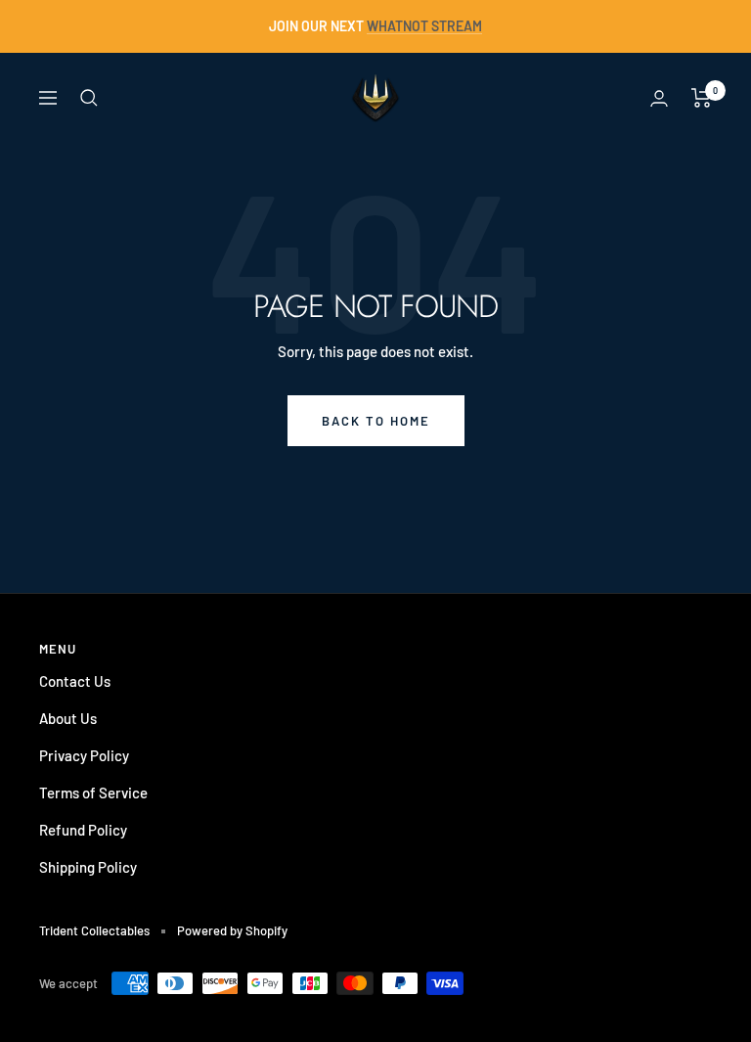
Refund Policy (83, 829)
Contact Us (74, 681)
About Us (68, 718)
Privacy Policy (84, 755)
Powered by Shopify (232, 930)
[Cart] (701, 98)
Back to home (376, 421)
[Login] (659, 98)
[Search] (89, 98)
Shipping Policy (88, 867)
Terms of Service (93, 792)
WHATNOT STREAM (424, 26)
